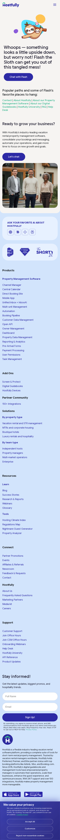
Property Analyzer (12, 533)
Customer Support (12, 631)
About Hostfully (22, 100)
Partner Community (15, 397)
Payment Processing (13, 350)
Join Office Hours (11, 635)
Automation (8, 311)
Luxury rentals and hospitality (17, 436)
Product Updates (11, 661)
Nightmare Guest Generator (17, 528)
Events (5, 560)
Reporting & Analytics (13, 341)
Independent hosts (12, 448)
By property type (12, 417)
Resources (9, 475)
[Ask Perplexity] (32, 232)
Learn (5, 484)
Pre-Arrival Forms (11, 346)
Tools (5, 514)
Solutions (8, 411)
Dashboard (8, 333)
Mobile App (8, 298)
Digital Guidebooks (12, 386)
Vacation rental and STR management (22, 423)
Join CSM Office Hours (14, 639)
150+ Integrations (11, 403)
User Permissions (11, 354)
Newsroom (8, 569)
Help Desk (7, 648)
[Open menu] (55, 5)
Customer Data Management (17, 320)
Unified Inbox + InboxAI (14, 302)
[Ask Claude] (18, 232)
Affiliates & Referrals (13, 564)
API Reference (10, 657)
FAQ (44, 106)
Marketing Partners (12, 599)
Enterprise (7, 461)
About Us (7, 591)
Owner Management (13, 328)
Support (7, 622)
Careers (6, 608)
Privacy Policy (31, 730)
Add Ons (8, 373)
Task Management (12, 359)
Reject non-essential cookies (30, 835)
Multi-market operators (14, 457)
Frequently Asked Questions (17, 595)
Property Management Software (21, 279)
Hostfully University (29, 106)
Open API (7, 324)
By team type (10, 442)
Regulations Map (11, 524)
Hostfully (8, 584)
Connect (8, 547)
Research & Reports (13, 499)
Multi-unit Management (14, 306)
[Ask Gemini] (25, 232)
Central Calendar (11, 289)
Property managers (12, 453)
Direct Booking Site (12, 293)
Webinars (7, 503)
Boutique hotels (10, 432)
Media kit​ (7, 604)
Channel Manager (11, 285)
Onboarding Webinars (14, 644)
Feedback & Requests (14, 573)
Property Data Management (17, 337)
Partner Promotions (12, 555)
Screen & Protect (11, 381)
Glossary (7, 508)
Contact (7, 100)
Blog (4, 490)
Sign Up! (30, 717)
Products (8, 270)
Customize (30, 828)
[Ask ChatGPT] (10, 232)
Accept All (30, 821)
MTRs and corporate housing (17, 427)
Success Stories (10, 494)
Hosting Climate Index (14, 520)
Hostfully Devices (11, 390)
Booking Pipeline (11, 315)
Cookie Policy (22, 815)
